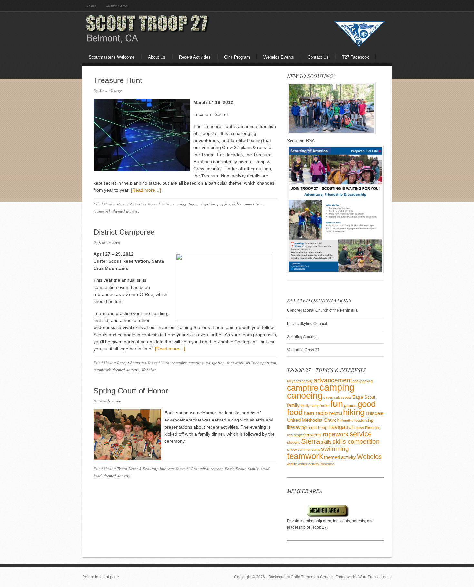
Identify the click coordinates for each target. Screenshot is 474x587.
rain (290, 435)
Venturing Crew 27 (303, 350)
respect (300, 435)
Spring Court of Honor (131, 390)
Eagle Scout (235, 468)
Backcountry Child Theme (290, 577)
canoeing (304, 396)
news (360, 428)
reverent (314, 434)
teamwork (102, 211)
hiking (354, 412)
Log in (386, 577)
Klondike (346, 420)
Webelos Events (278, 57)
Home (91, 5)
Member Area (116, 5)
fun (191, 204)
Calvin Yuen (109, 242)
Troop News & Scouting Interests (145, 468)
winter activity (308, 464)
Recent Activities (195, 57)
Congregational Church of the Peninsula (322, 310)
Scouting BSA (301, 140)
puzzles (223, 204)
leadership (363, 420)
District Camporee (124, 232)
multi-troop (317, 427)
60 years (294, 381)
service (361, 434)
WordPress (368, 577)
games (350, 405)
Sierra (310, 441)
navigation (205, 204)
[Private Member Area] (318, 516)
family (253, 468)
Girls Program (237, 57)
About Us (156, 57)
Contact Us (318, 57)
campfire (179, 362)
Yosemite (327, 464)
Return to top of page (100, 577)
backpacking (363, 381)
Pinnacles (372, 428)
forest (324, 406)
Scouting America (302, 337)
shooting (293, 442)
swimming (335, 448)
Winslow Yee (110, 401)
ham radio (316, 413)
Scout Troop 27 (138, 30)
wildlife (292, 464)
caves (328, 397)
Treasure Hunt (118, 80)
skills (326, 442)
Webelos (148, 370)
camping (179, 204)
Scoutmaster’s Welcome (111, 57)
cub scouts (342, 397)
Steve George (110, 90)
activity (307, 381)
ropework (235, 362)
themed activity (126, 211)
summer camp (309, 449)
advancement (211, 468)
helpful (335, 413)
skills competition (247, 204)
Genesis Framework (337, 577)
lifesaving (297, 427)
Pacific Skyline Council (307, 323)
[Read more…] (146, 190)
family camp (310, 406)
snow (292, 449)
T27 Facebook (355, 57)
